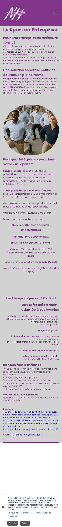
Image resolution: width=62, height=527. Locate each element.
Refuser (25, 523)
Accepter (12, 523)
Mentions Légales (43, 513)
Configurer (12, 516)
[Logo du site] (15, 13)
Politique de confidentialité (19, 513)
